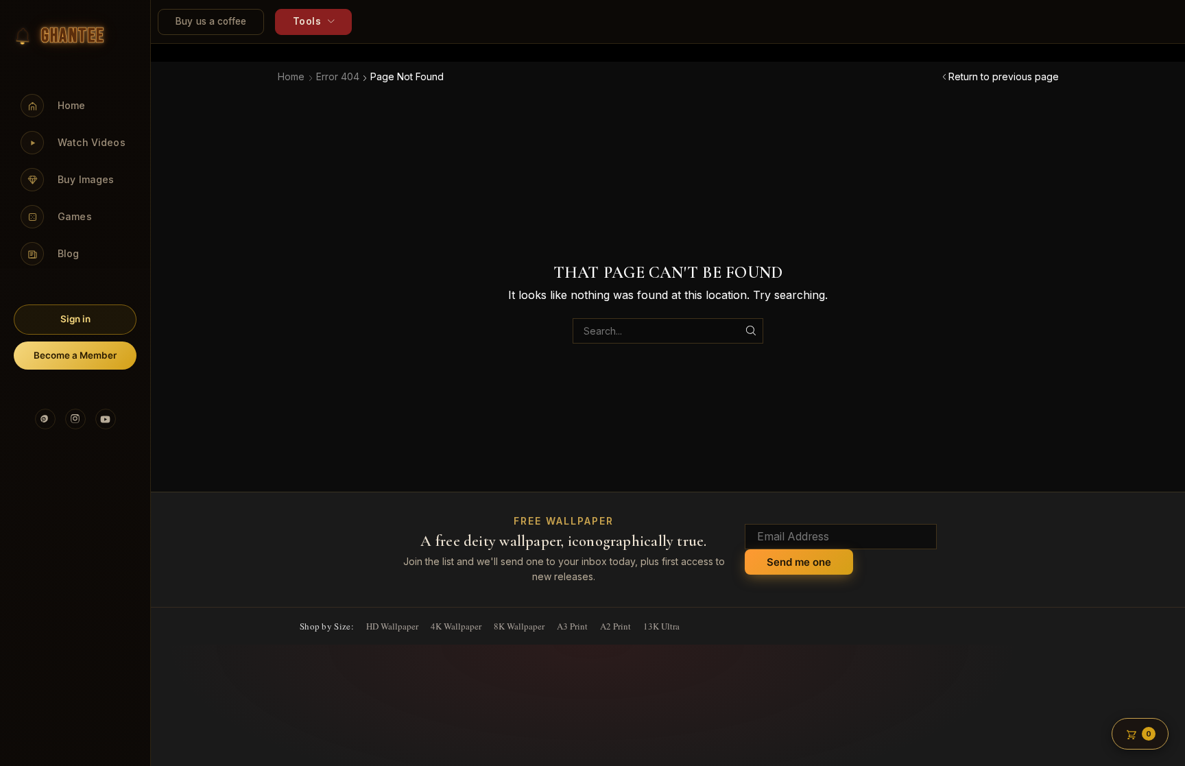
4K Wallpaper (456, 626)
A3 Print (572, 626)
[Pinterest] (45, 419)
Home (291, 76)
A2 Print (615, 626)
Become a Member (75, 355)
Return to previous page (1003, 76)
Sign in (75, 318)
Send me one (799, 561)
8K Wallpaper (519, 626)
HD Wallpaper (392, 626)
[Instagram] (75, 419)
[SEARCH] (750, 331)
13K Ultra (661, 626)
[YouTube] (105, 419)
